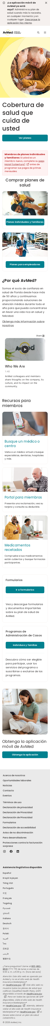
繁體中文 (7, 958)
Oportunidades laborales (17, 780)
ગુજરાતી (6, 913)
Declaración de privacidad (18, 807)
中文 (5, 893)
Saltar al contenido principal (4, 3)
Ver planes (25, 138)
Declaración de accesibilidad (19, 827)
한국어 (6, 928)
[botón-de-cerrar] (46, 2)
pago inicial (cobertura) (24, 162)
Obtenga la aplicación (25, 754)
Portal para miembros (23, 497)
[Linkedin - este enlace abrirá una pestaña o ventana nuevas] (17, 851)
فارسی (6, 953)
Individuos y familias (25, 645)
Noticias (7, 785)
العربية (5, 938)
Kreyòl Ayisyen (10, 878)
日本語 (6, 948)
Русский (6, 908)
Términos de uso (12, 802)
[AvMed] (12, 32)
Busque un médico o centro (22, 443)
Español (7, 873)
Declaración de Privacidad (17, 812)
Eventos (7, 795)
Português (8, 888)
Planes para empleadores (25, 264)
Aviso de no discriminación (18, 832)
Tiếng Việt (8, 883)
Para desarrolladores (15, 837)
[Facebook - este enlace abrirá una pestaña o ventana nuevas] (11, 851)
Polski (6, 933)
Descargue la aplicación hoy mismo (23, 21)
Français (7, 898)
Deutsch (7, 923)
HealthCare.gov (14, 985)
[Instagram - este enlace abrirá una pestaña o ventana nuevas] (4, 851)
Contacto (8, 790)
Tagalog (7, 903)
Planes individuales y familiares (24, 222)
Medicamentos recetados (17, 547)
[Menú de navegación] (45, 32)
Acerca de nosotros (14, 775)
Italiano (7, 918)
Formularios (9, 822)
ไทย (4, 943)
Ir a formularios (25, 589)
